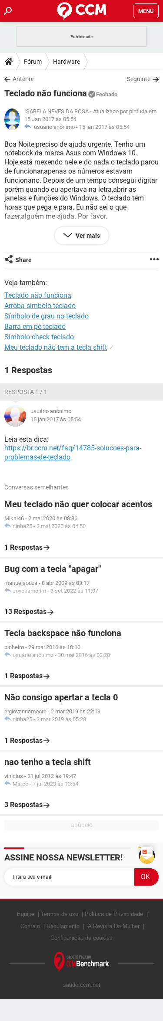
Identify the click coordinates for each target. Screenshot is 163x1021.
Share (23, 259)
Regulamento (63, 926)
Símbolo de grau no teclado (46, 316)
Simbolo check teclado (39, 337)
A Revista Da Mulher (114, 926)
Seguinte (138, 79)
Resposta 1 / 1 (25, 391)
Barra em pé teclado (35, 326)
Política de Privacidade (114, 914)
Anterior (23, 79)
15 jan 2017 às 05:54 (104, 127)
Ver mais (87, 235)
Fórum (33, 61)
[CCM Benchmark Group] (81, 962)
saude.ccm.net (81, 985)
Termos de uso (59, 914)
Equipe (25, 914)
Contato (30, 926)
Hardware (66, 61)
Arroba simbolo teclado (40, 306)
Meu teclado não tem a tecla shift (55, 347)
